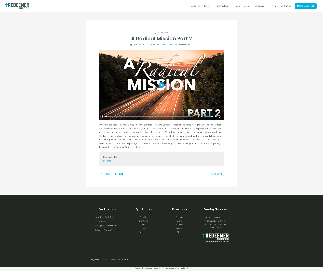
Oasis (237, 6)
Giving (273, 6)
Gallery (247, 6)
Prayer (207, 6)
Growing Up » (217, 174)
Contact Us (285, 6)
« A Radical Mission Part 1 (111, 174)
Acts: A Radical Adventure (166, 45)
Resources (259, 6)
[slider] (149, 116)
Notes (108, 161)
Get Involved (222, 6)
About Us (195, 6)
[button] (306, 6)
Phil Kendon (143, 45)
